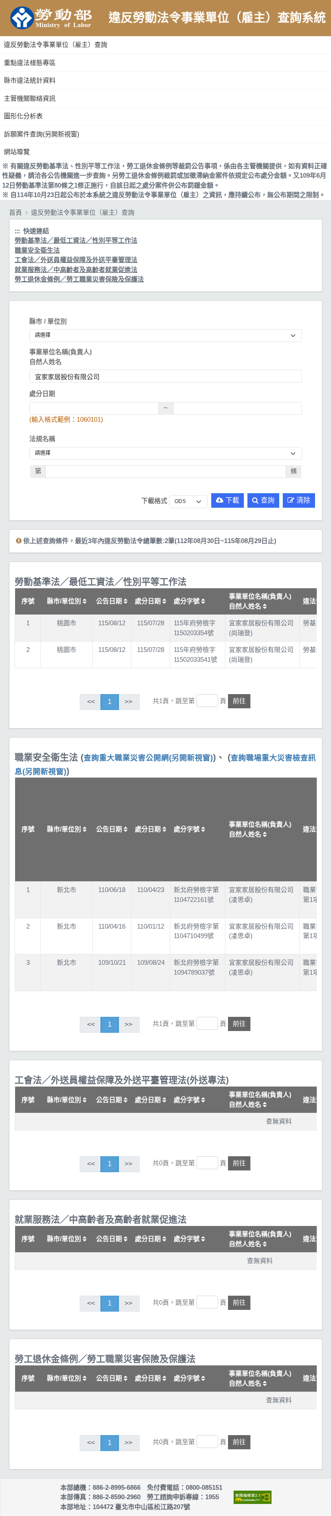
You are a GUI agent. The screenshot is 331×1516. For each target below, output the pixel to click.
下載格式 (154, 500)
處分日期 (42, 393)
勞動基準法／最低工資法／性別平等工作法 (76, 240)
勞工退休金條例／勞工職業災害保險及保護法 (79, 279)
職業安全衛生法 (37, 250)
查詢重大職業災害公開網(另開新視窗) (148, 757)
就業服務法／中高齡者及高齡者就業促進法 (76, 269)
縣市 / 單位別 (48, 321)
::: (1, 34)
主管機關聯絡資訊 (30, 98)
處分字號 (187, 601)
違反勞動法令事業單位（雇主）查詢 (55, 44)
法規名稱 (42, 438)
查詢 (268, 500)
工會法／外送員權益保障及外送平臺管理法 (76, 259)
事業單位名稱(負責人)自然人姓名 (60, 356)
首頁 (15, 212)
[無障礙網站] (253, 1497)
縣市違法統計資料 (30, 80)
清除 (303, 500)
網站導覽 (17, 151)
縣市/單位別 (65, 601)
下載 (232, 500)
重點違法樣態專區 (30, 62)
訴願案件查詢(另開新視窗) (41, 134)
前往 (239, 701)
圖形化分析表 (23, 116)
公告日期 (110, 601)
